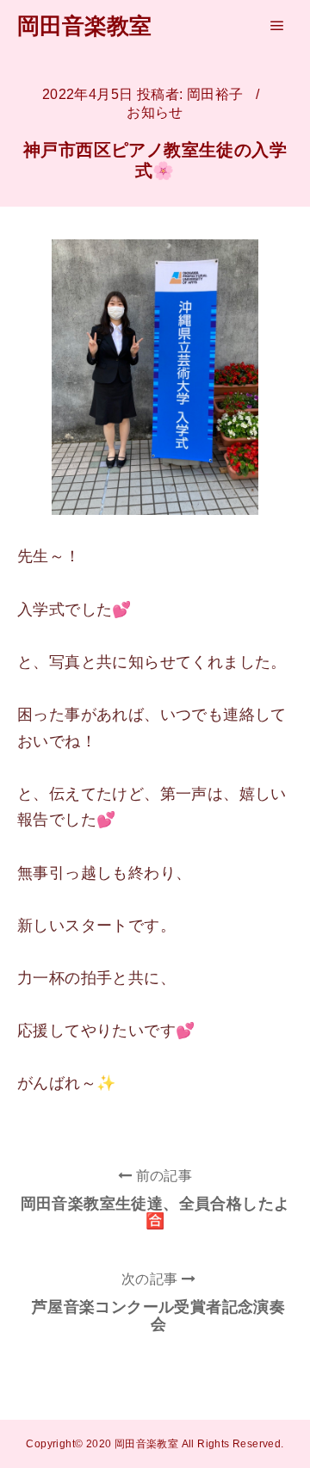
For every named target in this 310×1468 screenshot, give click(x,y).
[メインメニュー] (277, 26)
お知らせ (155, 112)
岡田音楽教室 (84, 26)
